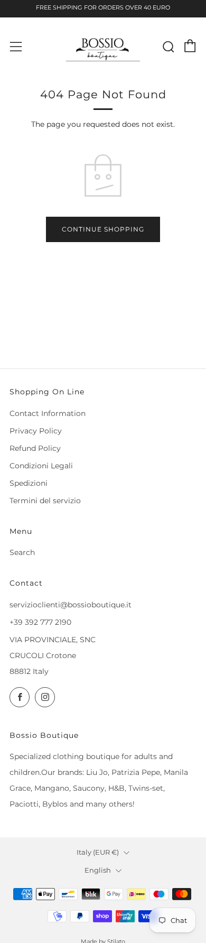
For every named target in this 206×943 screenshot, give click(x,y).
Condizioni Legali (41, 465)
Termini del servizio (45, 500)
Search (22, 552)
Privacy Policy (36, 431)
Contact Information (48, 413)
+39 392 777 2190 (40, 622)
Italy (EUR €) (98, 852)
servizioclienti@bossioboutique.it (71, 604)
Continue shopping (103, 229)
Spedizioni (29, 483)
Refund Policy (35, 448)
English (98, 870)
